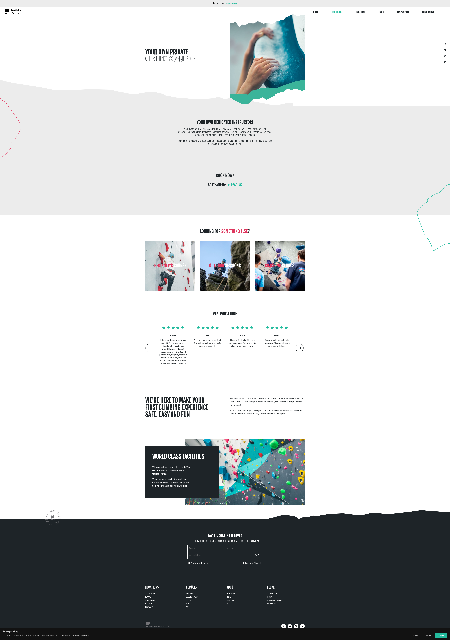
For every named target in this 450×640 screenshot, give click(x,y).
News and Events (403, 12)
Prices (381, 12)
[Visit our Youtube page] (445, 61)
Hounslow (149, 607)
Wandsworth (150, 600)
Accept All (441, 635)
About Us (189, 607)
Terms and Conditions (275, 600)
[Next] (300, 348)
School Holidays (428, 12)
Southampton (217, 185)
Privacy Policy (258, 563)
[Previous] (149, 348)
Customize (415, 635)
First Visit (314, 12)
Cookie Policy (272, 593)
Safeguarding (272, 603)
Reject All (428, 635)
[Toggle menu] (443, 12)
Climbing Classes (192, 597)
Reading (236, 185)
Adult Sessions (337, 12)
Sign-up (229, 597)
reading (220, 3)
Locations (230, 600)
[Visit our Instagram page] (445, 56)
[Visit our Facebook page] (445, 44)
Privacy (269, 597)
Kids (187, 603)
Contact (230, 603)
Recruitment (231, 593)
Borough (148, 603)
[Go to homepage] (13, 12)
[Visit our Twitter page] (445, 50)
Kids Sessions (360, 12)
